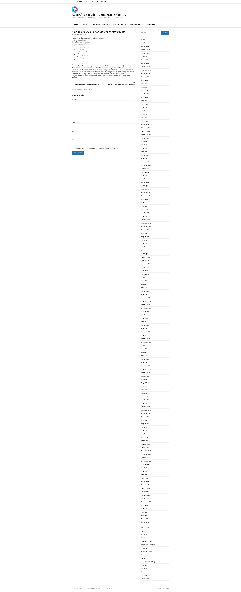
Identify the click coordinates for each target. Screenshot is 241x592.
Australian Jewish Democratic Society (99, 14)
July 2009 (144, 508)
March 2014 (145, 325)
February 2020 (145, 128)
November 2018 (146, 165)
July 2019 (144, 145)
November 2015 (146, 264)
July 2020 (144, 114)
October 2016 (145, 230)
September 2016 (146, 233)
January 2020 (145, 131)
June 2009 (144, 512)
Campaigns (106, 24)
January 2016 (145, 257)
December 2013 (146, 335)
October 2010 (145, 457)
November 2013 (146, 338)
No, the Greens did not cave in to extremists (85, 83)
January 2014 (145, 332)
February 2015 (145, 294)
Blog (142, 531)
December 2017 (146, 189)
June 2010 (144, 471)
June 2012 (144, 389)
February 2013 (145, 362)
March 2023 (145, 94)
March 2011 (145, 440)
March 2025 (145, 46)
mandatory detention (148, 545)
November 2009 (146, 495)
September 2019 (146, 141)
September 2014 (146, 308)
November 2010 (146, 454)
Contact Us (151, 24)
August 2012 (145, 383)
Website (74, 140)
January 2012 (145, 406)
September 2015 (146, 270)
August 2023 (145, 80)
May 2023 (144, 87)
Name (74, 122)
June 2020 (144, 118)
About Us (75, 24)
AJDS (74, 34)
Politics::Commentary (148, 562)
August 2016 (145, 236)
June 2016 (144, 243)
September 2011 (146, 420)
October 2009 (145, 498)
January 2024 (145, 67)
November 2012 (146, 372)
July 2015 (144, 277)
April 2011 (144, 437)
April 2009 (144, 519)
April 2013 (144, 355)
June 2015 (144, 281)
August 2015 (145, 274)
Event (143, 538)
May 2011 (144, 434)
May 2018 (144, 179)
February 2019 (145, 158)
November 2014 (146, 304)
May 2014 (144, 321)
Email (74, 131)
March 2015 (145, 291)
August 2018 (145, 172)
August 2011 (145, 423)
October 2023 (145, 77)
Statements (144, 568)
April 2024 (144, 60)
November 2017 (146, 192)
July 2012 (144, 386)
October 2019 (145, 138)
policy (143, 558)
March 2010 (145, 481)
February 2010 (145, 485)
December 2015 (146, 260)
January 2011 (145, 447)
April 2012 (144, 396)
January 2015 (145, 298)
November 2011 (146, 413)
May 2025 (144, 43)
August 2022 (145, 97)
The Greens (88, 89)
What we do (85, 24)
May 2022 (144, 101)
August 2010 (145, 464)
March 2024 (145, 63)
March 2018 (145, 182)
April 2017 (144, 209)
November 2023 (146, 73)
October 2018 (145, 169)
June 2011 (144, 430)
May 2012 (144, 393)
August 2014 (145, 311)
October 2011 (145, 417)
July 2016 (144, 240)
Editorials (144, 534)
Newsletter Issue (146, 551)
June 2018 (144, 175)
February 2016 (145, 253)
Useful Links (145, 579)
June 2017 (144, 206)
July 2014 (144, 315)
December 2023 (146, 70)
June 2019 (144, 148)
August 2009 (145, 505)
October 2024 (145, 53)
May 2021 (144, 111)
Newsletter (144, 548)
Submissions (145, 572)
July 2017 (144, 203)
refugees (144, 565)
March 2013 (145, 359)
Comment (75, 99)
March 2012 (145, 400)
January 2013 (145, 366)
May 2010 (144, 474)
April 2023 (144, 90)
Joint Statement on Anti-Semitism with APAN (129, 24)
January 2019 (145, 162)
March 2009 (145, 522)
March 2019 (145, 155)
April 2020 (144, 121)
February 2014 (145, 328)
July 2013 (144, 345)
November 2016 (146, 226)
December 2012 (146, 369)
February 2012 (145, 403)
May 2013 (144, 352)
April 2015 (144, 287)
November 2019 (146, 135)
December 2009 (146, 491)
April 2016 (144, 250)
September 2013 (146, 342)
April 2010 (144, 478)
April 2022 (144, 104)
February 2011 (145, 444)
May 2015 (144, 284)
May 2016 (144, 247)
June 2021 (144, 107)
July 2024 (144, 56)
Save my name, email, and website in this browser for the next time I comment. (95, 148)
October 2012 (145, 376)
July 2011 (144, 427)
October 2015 (145, 267)
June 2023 (144, 84)
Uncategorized (146, 575)
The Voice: (96, 24)
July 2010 (144, 468)
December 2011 (146, 410)
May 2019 (144, 152)
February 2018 (145, 186)
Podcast (143, 555)
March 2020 (145, 124)
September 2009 (146, 502)
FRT (168, 588)
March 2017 (145, 213)
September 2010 (146, 461)
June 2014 (144, 318)
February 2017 (145, 216)
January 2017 (145, 220)
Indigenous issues (147, 541)
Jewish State (79, 89)
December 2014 (146, 301)
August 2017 (145, 199)
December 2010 (146, 451)
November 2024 (146, 50)
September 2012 (146, 379)
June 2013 (144, 349)
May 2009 (144, 515)
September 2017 (146, 196)
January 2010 (145, 488)
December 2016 (146, 223)
